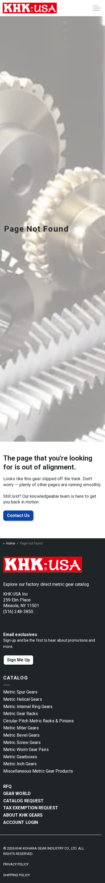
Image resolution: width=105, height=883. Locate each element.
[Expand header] (97, 8)
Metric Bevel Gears (21, 735)
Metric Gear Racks (20, 713)
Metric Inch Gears (20, 763)
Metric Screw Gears (22, 742)
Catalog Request (23, 800)
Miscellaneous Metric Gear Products (38, 771)
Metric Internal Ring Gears (27, 706)
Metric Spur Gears (20, 692)
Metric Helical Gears (22, 699)
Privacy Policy (16, 864)
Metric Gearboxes (20, 756)
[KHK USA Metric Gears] (30, 8)
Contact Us (18, 515)
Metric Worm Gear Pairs (26, 749)
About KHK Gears (23, 815)
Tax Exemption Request (30, 807)
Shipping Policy (16, 875)
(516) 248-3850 (18, 611)
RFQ (7, 786)
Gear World (17, 793)
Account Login (20, 822)
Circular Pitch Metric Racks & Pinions (38, 720)
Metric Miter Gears (21, 727)
